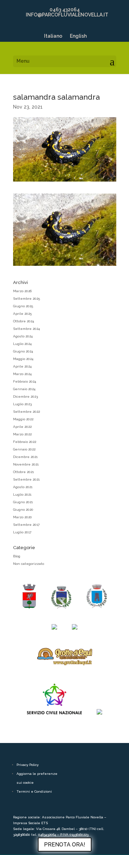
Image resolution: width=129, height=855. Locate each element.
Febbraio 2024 (24, 381)
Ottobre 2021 (23, 472)
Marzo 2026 (22, 291)
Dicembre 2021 (25, 457)
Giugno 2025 (23, 306)
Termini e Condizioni (34, 791)
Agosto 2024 (23, 336)
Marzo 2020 (22, 517)
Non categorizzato (28, 564)
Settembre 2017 (26, 524)
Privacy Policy (28, 765)
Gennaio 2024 (24, 389)
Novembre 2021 (26, 464)
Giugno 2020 (23, 509)
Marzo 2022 (22, 434)
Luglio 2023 (22, 404)
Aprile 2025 (22, 313)
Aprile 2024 (22, 366)
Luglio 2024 (22, 344)
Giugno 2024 (23, 351)
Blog (16, 556)
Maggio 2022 (23, 419)
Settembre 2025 (26, 298)
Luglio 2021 (22, 494)
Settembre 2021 (26, 479)
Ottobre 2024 (23, 321)
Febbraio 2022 (24, 442)
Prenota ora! (64, 844)
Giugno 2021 (23, 502)
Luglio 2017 (22, 532)
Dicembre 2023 (25, 396)
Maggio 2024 (23, 359)
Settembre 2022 (26, 411)
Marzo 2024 (22, 374)
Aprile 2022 (22, 427)
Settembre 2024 (26, 329)
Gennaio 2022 (24, 449)
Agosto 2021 (22, 487)
